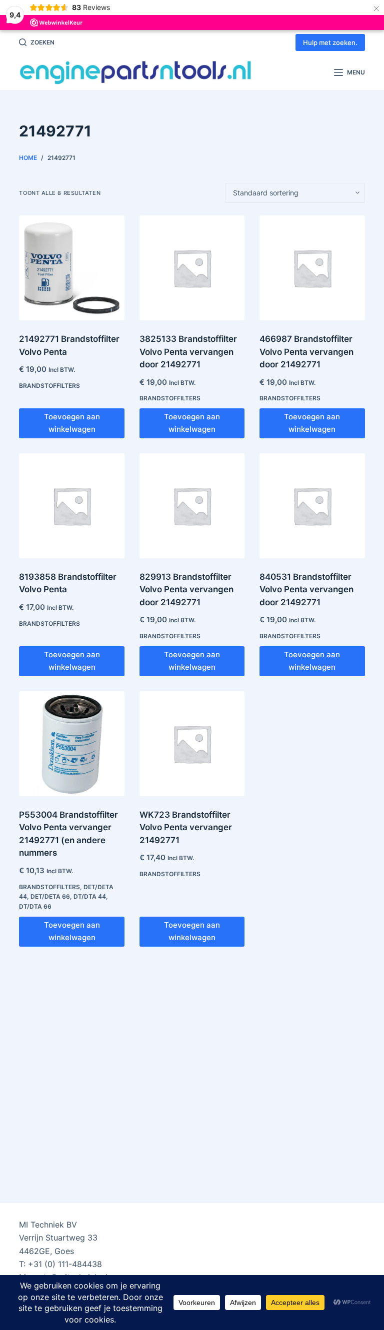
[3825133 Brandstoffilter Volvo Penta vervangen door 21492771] (192, 267)
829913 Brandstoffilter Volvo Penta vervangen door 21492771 (187, 589)
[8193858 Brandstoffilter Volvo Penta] (71, 505)
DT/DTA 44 (90, 896)
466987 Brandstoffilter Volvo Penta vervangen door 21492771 (307, 351)
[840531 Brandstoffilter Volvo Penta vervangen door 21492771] (312, 505)
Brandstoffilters (49, 385)
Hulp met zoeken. (330, 42)
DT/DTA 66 (35, 906)
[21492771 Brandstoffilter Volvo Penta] (71, 267)
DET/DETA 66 (50, 896)
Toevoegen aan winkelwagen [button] (72, 423)
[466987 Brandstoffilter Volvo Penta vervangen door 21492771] (312, 267)
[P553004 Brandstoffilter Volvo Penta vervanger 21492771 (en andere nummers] (71, 743)
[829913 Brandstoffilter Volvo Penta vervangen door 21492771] (192, 505)
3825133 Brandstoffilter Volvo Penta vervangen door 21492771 (188, 351)
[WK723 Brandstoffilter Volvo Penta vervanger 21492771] (192, 743)
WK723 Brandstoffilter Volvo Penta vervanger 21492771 (186, 827)
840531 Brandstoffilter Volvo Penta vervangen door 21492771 (307, 589)
